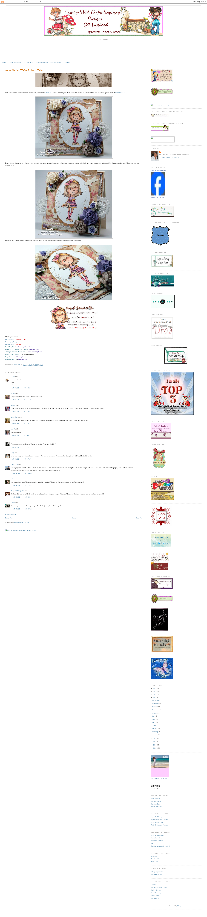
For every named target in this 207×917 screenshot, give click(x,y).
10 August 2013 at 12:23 (21, 485)
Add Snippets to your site (159, 778)
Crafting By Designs (11, 342)
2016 (155, 688)
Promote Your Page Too (157, 197)
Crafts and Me (9, 339)
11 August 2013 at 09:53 (21, 509)
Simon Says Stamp (157, 838)
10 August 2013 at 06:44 (21, 473)
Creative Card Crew (157, 822)
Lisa (12, 441)
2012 (155, 739)
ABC (152, 843)
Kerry (12, 452)
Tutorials (67, 62)
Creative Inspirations (157, 835)
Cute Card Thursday (157, 859)
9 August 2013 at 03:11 (21, 435)
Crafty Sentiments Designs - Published (48, 62)
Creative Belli (9, 344)
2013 (155, 698)
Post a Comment (10, 514)
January (155, 735)
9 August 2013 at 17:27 (21, 459)
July (153, 716)
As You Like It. (120, 93)
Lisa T (13, 429)
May (154, 722)
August (154, 713)
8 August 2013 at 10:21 (21, 388)
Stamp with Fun (156, 801)
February (155, 732)
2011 (155, 742)
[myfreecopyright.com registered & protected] (166, 105)
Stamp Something (156, 874)
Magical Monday (156, 806)
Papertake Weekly (156, 817)
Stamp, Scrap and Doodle (159, 887)
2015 (155, 691)
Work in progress (15, 62)
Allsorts (153, 885)
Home (4, 62)
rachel (13, 393)
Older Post (139, 518)
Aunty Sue (14, 417)
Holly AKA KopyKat (17, 491)
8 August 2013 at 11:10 (21, 400)
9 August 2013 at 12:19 (21, 447)
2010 (155, 745)
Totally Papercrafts (157, 872)
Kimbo (13, 502)
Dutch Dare (154, 862)
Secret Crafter (155, 895)
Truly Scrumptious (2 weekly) (160, 846)
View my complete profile (169, 157)
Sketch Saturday (156, 893)
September (156, 710)
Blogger (179, 906)
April (154, 725)
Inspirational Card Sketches (159, 819)
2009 (155, 748)
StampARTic (155, 898)
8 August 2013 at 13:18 (21, 423)
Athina (13, 479)
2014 (155, 695)
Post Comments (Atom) (21, 522)
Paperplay (154, 856)
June (154, 719)
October (155, 707)
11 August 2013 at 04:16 (21, 497)
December (155, 700)
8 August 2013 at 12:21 (21, 412)
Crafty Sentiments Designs (158, 170)
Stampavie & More (157, 840)
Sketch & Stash (155, 804)
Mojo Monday (155, 798)
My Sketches (28, 62)
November (155, 703)
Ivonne (13, 405)
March (154, 728)
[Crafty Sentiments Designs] (158, 195)
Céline (13, 376)
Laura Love (14, 464)
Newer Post (8, 518)
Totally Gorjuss (156, 890)
